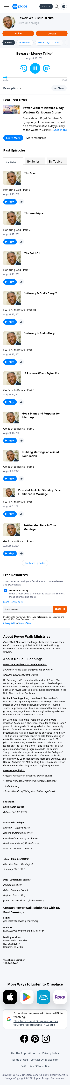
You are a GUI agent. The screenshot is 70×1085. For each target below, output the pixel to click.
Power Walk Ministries (35, 18)
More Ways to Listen (49, 42)
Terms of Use (20, 1059)
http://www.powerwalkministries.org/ (23, 930)
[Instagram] (46, 1039)
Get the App (18, 1053)
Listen (8, 42)
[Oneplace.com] (19, 6)
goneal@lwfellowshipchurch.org (21, 920)
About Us (34, 1053)
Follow (18, 33)
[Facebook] (24, 1039)
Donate (52, 33)
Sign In (46, 6)
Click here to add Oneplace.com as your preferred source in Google (36, 1022)
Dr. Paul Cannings (28, 23)
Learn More (13, 137)
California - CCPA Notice (35, 1066)
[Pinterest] (35, 1039)
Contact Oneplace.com (44, 1059)
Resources (25, 42)
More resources (36, 138)
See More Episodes (35, 563)
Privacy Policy (50, 1053)
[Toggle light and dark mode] (64, 6)
